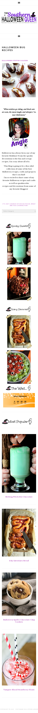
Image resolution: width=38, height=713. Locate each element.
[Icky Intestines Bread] (19, 533)
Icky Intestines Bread (19, 561)
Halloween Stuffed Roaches (15, 60)
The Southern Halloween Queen (19, 18)
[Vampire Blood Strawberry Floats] (19, 660)
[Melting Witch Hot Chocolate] (19, 463)
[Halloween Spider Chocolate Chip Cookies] (19, 594)
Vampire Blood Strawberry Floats (19, 690)
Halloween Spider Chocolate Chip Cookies (19, 621)
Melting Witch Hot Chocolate (19, 497)
